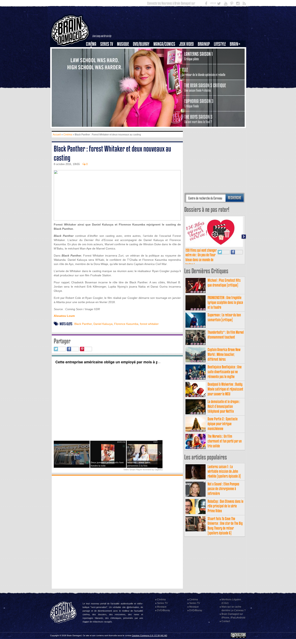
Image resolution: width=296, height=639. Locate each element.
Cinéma (91, 44)
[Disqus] (117, 531)
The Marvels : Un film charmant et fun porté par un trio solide (225, 441)
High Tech (221, 64)
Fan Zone (236, 51)
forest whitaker (149, 323)
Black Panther (83, 323)
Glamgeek (221, 58)
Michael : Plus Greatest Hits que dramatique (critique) (224, 282)
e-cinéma (93, 64)
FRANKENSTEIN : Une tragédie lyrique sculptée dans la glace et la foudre (225, 302)
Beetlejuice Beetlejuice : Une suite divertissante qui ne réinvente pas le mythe (225, 372)
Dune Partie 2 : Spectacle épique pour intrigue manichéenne (223, 424)
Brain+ (235, 44)
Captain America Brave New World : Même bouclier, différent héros (224, 354)
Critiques (93, 51)
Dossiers (92, 58)
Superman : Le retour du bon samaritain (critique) (224, 317)
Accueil (57, 134)
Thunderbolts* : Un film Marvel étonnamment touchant (226, 334)
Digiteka (158, 469)
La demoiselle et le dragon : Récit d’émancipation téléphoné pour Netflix (224, 406)
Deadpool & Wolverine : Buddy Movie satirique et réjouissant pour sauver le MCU (225, 389)
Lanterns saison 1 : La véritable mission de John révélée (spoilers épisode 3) (224, 471)
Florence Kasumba (126, 323)
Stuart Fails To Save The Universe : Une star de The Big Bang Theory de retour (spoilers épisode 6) (225, 525)
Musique (123, 44)
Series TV (106, 44)
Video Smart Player (132, 469)
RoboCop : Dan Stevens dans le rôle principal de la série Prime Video (225, 506)
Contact (225, 621)
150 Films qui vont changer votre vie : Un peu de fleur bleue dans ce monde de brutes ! (201, 257)
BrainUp (204, 44)
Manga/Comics (164, 44)
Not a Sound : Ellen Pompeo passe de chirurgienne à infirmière (223, 489)
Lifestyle (220, 44)
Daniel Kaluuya (103, 323)
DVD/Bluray (141, 44)
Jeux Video (186, 44)
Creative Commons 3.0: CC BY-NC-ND (149, 635)
